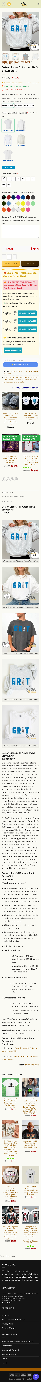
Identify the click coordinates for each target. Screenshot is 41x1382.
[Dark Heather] (33, 197)
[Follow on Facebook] (2, 1302)
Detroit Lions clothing (15, 379)
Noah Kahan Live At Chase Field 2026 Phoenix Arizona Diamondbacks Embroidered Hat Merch (10, 419)
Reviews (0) (7, 501)
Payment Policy (9, 1354)
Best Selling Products (19, 62)
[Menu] (3, 4)
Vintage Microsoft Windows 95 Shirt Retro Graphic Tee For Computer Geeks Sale (10, 1103)
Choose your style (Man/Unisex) (15, 113)
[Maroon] (9, 197)
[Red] (9, 209)
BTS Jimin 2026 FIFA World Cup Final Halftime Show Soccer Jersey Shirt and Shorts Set (30, 460)
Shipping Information (11, 1350)
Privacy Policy (8, 1324)
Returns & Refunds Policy (13, 1319)
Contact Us (7, 1346)
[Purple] (18, 197)
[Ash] (18, 209)
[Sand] (18, 203)
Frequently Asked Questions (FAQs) (18, 1341)
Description (7, 492)
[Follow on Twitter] (7, 1302)
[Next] (36, 32)
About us (6, 1315)
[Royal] (23, 197)
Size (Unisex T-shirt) (10, 174)
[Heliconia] (28, 209)
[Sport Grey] (13, 209)
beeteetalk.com (32, 1065)
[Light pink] (28, 203)
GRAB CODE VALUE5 (27, 313)
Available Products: (10, 94)
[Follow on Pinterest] (9, 1302)
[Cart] (38, 4)
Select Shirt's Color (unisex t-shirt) (16, 192)
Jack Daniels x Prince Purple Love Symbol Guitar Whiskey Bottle (10, 459)
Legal (4, 1363)
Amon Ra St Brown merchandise (17, 377)
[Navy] (13, 197)
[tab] (20, 492)
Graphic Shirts (8, 64)
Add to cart (12, 263)
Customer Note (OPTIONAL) (13, 217)
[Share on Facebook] (3, 479)
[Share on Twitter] (7, 479)
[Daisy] (23, 203)
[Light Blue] (9, 203)
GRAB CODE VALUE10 (27, 321)
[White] (13, 203)
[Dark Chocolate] (28, 197)
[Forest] (4, 203)
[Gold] (23, 209)
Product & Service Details (14, 497)
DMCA (4, 1359)
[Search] (9, 4)
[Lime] (33, 203)
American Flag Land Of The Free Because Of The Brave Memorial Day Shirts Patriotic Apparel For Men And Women (10, 1233)
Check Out (30, 263)
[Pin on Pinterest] (16, 479)
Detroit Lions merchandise (15, 382)
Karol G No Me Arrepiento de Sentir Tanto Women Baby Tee (30, 417)
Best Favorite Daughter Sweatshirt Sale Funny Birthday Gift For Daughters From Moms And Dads (10, 1193)
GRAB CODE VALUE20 (27, 329)
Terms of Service (9, 1328)
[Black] (4, 197)
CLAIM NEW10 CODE (13, 350)
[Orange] (4, 209)
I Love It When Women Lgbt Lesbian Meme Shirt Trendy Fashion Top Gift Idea (30, 1191)
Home (4, 62)
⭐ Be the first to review (20, 365)
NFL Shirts (24, 371)
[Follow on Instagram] (5, 1302)
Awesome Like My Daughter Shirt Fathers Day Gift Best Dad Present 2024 (30, 1145)
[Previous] (5, 32)
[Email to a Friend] (12, 479)
